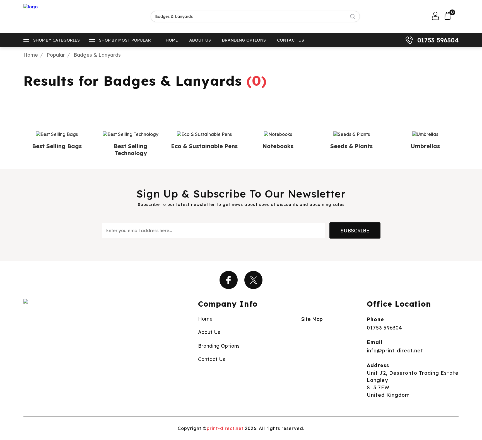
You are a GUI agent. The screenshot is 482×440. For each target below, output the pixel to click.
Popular (56, 55)
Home (172, 40)
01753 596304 (438, 40)
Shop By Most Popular (125, 40)
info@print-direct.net (395, 350)
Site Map (312, 319)
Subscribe (355, 230)
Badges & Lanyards (97, 55)
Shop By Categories (56, 40)
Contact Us (290, 40)
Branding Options (244, 40)
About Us (200, 40)
